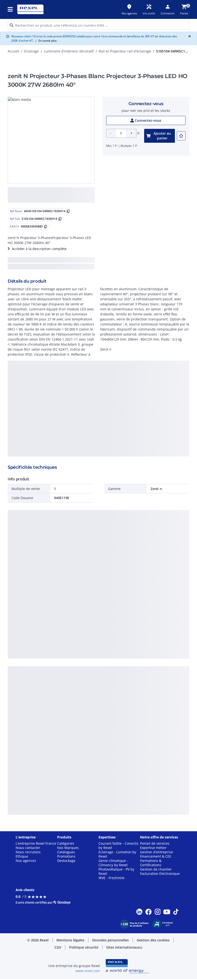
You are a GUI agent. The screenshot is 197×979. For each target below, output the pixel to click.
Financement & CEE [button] (155, 856)
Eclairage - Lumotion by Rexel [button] (117, 854)
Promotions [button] (66, 856)
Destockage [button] (66, 861)
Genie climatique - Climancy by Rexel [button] (113, 863)
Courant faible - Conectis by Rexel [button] (118, 845)
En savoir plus (46, 41)
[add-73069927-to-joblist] (181, 135)
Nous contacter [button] (28, 848)
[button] (10, 9)
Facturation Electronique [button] (160, 873)
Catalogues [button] (66, 852)
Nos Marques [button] (68, 848)
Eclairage (31, 51)
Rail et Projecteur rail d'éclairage (125, 51)
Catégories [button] (65, 843)
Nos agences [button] (26, 861)
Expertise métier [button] (153, 848)
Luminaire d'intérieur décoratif (69, 51)
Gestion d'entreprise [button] (156, 852)
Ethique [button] (22, 856)
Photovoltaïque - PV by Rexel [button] (116, 871)
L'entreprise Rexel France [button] (36, 843)
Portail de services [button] (154, 843)
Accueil (13, 51)
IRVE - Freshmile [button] (111, 878)
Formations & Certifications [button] (150, 863)
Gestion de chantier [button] (156, 869)
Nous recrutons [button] (28, 852)
